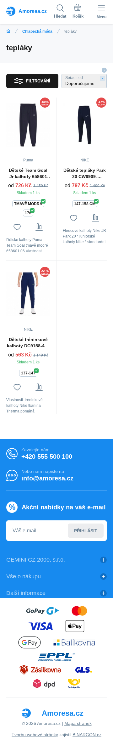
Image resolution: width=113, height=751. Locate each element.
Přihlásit (85, 530)
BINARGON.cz (87, 734)
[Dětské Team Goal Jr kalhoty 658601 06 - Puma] (28, 125)
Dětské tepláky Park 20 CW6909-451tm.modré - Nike (84, 174)
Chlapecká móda (37, 31)
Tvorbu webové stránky (35, 734)
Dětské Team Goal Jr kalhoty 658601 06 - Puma (28, 174)
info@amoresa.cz (47, 478)
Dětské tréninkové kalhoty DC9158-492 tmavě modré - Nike (28, 343)
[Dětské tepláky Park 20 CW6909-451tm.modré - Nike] (84, 125)
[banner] (30, 11)
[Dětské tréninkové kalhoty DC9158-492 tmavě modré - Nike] (28, 294)
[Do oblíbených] (17, 227)
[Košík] (78, 12)
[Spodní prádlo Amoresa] (8, 31)
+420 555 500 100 (46, 456)
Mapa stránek (78, 723)
